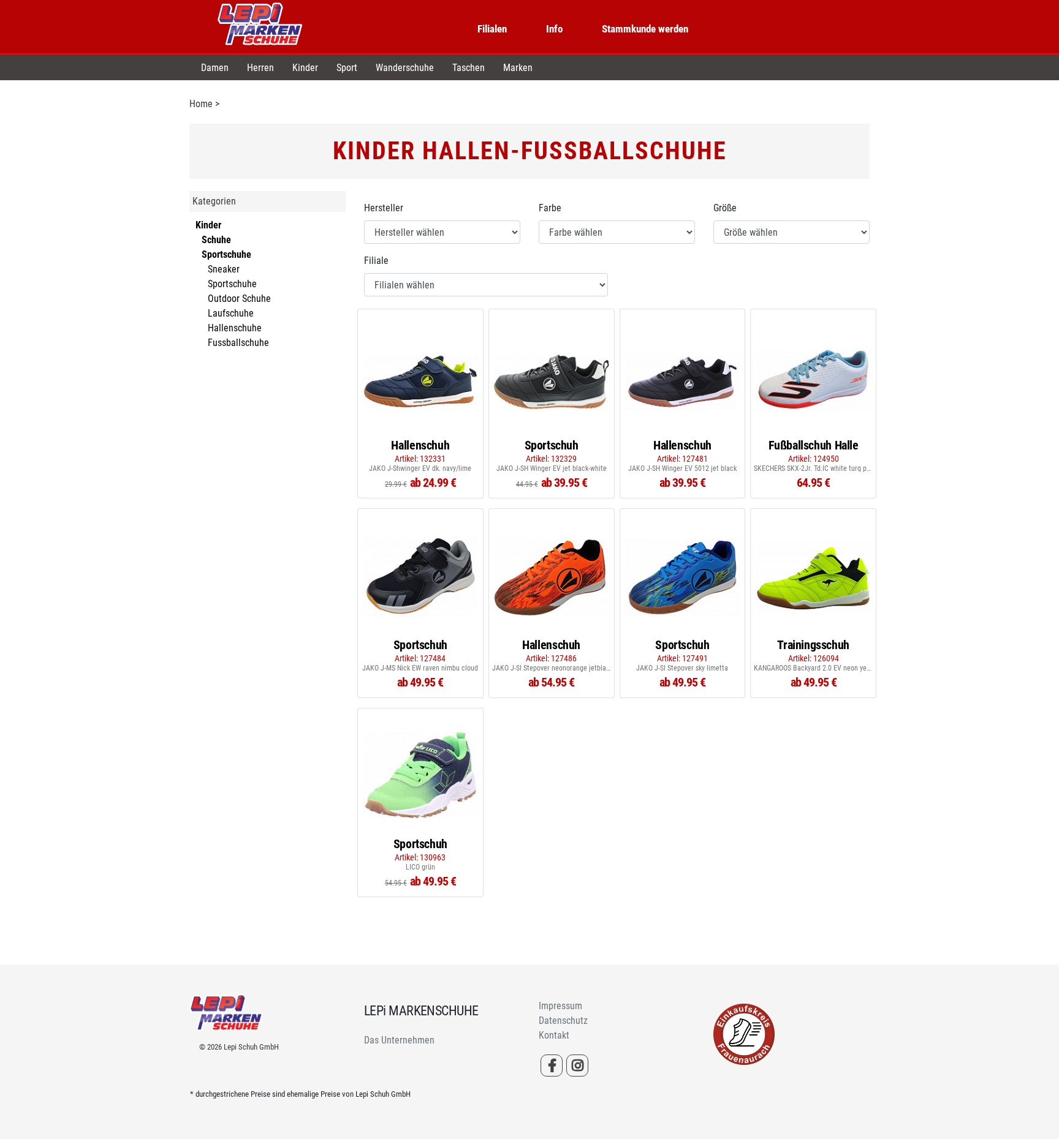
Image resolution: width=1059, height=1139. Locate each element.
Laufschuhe (231, 313)
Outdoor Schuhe (239, 298)
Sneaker (224, 269)
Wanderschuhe (405, 67)
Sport (346, 67)
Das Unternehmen (399, 1040)
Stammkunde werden (645, 29)
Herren (260, 67)
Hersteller (383, 208)
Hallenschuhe (235, 328)
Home (201, 104)
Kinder (305, 67)
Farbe (550, 208)
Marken (518, 67)
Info (554, 29)
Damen (215, 67)
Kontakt (554, 1035)
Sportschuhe (232, 284)
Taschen (468, 67)
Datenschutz (563, 1020)
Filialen (492, 29)
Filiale (376, 260)
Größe (725, 208)
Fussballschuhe (238, 342)
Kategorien (214, 201)
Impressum (560, 1006)
